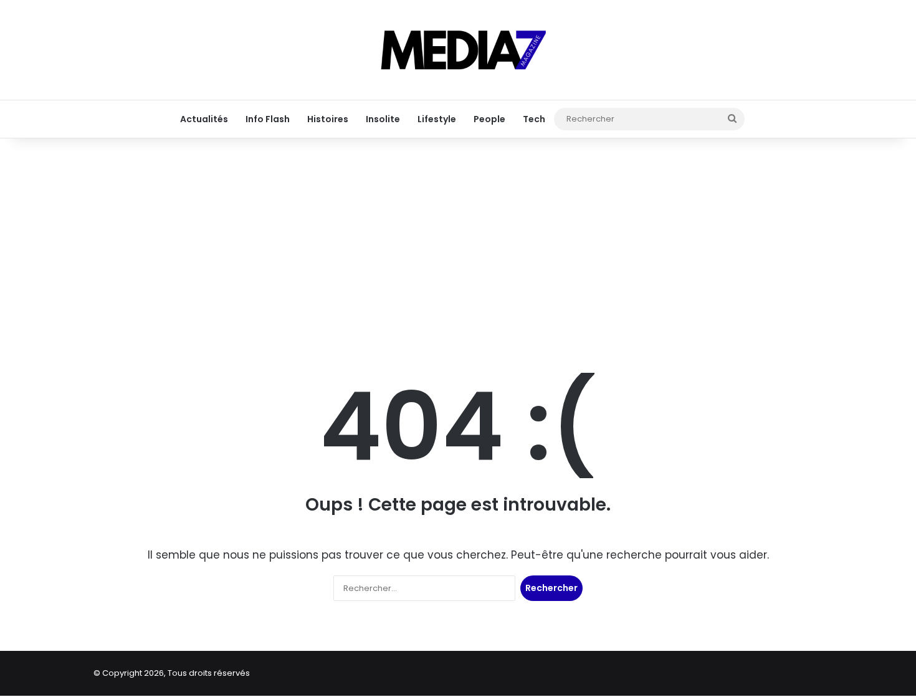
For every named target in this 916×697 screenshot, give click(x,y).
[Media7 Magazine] (458, 50)
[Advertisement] (458, 237)
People (489, 119)
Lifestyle (436, 119)
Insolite (383, 119)
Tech (534, 119)
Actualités (204, 119)
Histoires (327, 119)
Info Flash (268, 119)
